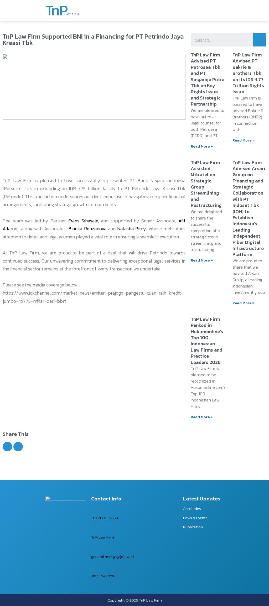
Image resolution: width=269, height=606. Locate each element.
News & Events (195, 518)
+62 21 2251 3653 (104, 518)
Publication (193, 527)
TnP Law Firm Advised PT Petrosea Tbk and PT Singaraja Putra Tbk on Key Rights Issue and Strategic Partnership (207, 79)
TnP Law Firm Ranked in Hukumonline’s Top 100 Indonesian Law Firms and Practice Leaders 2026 (207, 341)
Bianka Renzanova (87, 228)
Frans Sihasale (83, 220)
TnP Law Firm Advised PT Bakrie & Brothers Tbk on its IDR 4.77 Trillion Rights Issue (248, 73)
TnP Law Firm (102, 537)
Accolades (192, 508)
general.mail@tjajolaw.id (112, 556)
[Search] (259, 39)
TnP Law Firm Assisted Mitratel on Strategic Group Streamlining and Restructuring (206, 184)
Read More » (202, 146)
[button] (7, 446)
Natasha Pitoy (131, 228)
